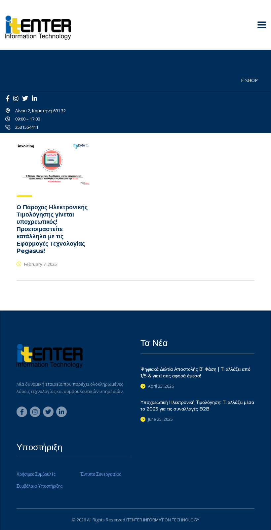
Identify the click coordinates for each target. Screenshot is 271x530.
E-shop (249, 80)
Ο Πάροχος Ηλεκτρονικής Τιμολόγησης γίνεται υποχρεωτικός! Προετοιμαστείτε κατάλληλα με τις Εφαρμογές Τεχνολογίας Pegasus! (52, 229)
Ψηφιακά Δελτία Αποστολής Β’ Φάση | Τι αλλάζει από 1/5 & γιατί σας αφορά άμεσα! (195, 372)
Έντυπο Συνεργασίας (100, 474)
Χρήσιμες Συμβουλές (36, 474)
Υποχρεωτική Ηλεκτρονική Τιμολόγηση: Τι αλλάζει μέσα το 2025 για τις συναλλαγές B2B (197, 405)
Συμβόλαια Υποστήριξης (39, 486)
